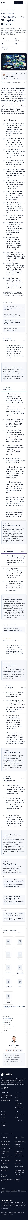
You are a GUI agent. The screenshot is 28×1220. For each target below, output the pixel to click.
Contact (3, 1122)
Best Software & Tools (6, 1095)
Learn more (7, 1064)
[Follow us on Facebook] (5, 1088)
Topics (16, 1100)
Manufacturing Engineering (18, 1152)
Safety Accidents (5, 1141)
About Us (3, 1114)
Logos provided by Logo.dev (7, 1214)
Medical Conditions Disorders (5, 1145)
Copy (24, 889)
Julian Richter (14, 1045)
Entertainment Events (20, 1141)
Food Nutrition (18, 1160)
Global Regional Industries (5, 1175)
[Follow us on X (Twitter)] (2, 1088)
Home (2, 10)
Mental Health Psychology (18, 1145)
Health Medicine (18, 1163)
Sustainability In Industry (18, 1180)
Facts (16, 1117)
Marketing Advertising (6, 1149)
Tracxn (10, 1193)
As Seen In (3, 1125)
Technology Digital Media (19, 1138)
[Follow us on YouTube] (7, 1088)
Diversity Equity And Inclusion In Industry (20, 1171)
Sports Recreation (19, 1166)
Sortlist (8, 1190)
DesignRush (14, 1190)
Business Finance (19, 1175)
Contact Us (18, 3)
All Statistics (18, 1098)
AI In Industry (4, 1137)
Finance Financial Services (5, 1152)
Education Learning (19, 1149)
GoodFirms (23, 1190)
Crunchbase (4, 1193)
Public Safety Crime (19, 1156)
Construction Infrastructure (4, 1166)
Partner (3, 1120)
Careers (3, 1117)
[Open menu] (25, 2)
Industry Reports (19, 1108)
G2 (19, 1190)
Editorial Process (19, 1114)
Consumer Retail (5, 1163)
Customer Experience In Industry (7, 1180)
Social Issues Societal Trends (6, 1156)
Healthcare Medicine (6, 1160)
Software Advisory (5, 1100)
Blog (16, 1095)
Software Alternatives (6, 1098)
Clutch (2, 1190)
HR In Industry (4, 1170)
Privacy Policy (18, 1120)
